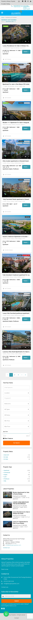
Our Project (26, 143)
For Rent (6, 459)
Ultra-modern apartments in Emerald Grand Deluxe (16, 161)
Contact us (6, 547)
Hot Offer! (26, 64)
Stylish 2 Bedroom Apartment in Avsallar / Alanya (16, 236)
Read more (4, 569)
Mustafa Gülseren (9, 250)
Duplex (5, 474)
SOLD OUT (6, 455)
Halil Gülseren (8, 59)
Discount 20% (26, 255)
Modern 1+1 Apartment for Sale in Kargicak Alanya (16, 122)
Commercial (7, 472)
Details (26, 51)
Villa (5, 481)
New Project (19, 143)
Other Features (8, 438)
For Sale (27, 26)
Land (5, 476)
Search (17, 443)
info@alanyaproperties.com (13, 545)
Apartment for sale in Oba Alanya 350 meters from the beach (16, 84)
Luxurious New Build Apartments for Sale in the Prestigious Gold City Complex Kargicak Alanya (16, 352)
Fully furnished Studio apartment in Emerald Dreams (16, 199)
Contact (16, 618)
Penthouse (6, 478)
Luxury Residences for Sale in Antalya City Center (16, 46)
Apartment (6, 470)
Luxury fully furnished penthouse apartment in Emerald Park (16, 313)
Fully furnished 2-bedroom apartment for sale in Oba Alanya (16, 275)
